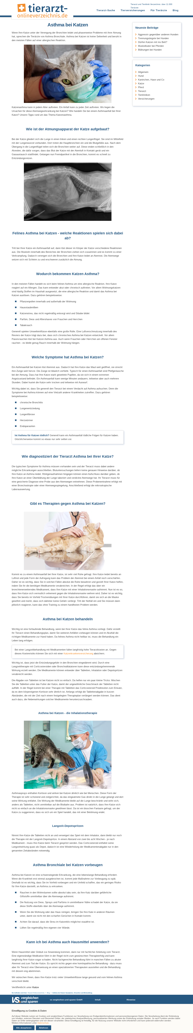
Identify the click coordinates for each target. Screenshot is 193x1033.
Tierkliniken (144, 95)
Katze (141, 83)
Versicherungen (146, 98)
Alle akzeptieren (24, 1028)
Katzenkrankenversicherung (78, 653)
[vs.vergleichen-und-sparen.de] (25, 1003)
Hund (141, 76)
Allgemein (143, 72)
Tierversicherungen (133, 10)
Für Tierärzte (159, 10)
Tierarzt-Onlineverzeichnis (36, 993)
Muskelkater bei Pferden (151, 46)
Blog (175, 10)
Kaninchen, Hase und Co (151, 79)
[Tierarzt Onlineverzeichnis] (42, 17)
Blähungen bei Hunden (150, 49)
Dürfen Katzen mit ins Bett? (152, 42)
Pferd (141, 87)
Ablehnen (43, 1028)
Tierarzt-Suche (105, 10)
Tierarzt (142, 91)
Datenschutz (43, 1023)
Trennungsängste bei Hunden (153, 38)
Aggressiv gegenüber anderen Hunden (158, 34)
